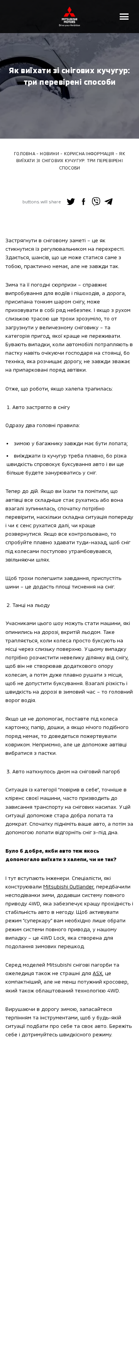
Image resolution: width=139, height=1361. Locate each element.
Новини (49, 153)
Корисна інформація (89, 153)
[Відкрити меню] (124, 16)
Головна (24, 153)
